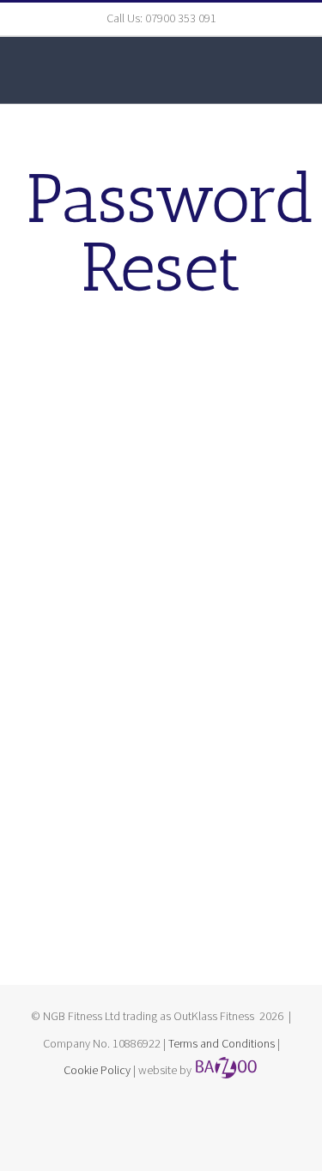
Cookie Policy (97, 1070)
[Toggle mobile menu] (289, 73)
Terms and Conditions (221, 1043)
